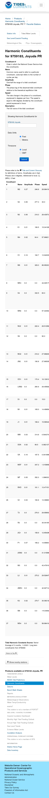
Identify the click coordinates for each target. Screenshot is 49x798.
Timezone (12, 145)
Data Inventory (12, 750)
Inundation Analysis (14, 733)
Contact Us (9, 793)
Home (7, 18)
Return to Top (10, 653)
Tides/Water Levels (28, 33)
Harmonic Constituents (15, 21)
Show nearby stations (18, 662)
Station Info (11, 33)
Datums (10, 686)
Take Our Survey (12, 787)
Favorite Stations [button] (34, 24)
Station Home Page (14, 747)
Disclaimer (9, 785)
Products (18, 18)
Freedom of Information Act (16, 790)
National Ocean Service (15, 780)
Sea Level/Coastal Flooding (17, 38)
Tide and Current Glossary (32, 170)
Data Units (12, 132)
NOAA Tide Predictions (16, 680)
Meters (25, 139)
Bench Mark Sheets (14, 690)
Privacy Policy (11, 782)
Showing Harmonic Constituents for (22, 116)
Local (24, 149)
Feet (24, 136)
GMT (24, 152)
